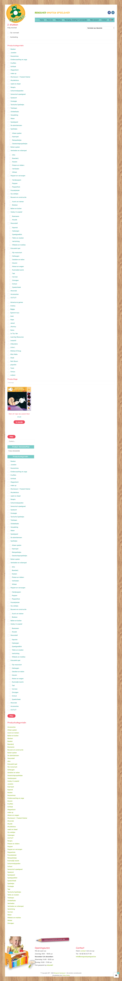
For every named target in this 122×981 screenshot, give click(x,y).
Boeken (13, 49)
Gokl (12, 316)
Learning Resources (17, 337)
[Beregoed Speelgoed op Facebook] (109, 12)
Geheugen (15, 256)
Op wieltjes (14, 194)
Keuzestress (15, 56)
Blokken (15, 205)
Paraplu (13, 87)
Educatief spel (15, 248)
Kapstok (15, 227)
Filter (11, 437)
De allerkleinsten (16, 125)
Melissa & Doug (15, 351)
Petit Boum (14, 361)
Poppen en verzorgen (18, 176)
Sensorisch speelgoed (18, 94)
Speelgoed (14, 122)
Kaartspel (15, 137)
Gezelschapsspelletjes (19, 144)
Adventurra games (16, 302)
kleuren (14, 263)
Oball (12, 358)
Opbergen (15, 231)
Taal (13, 273)
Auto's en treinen (18, 202)
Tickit (12, 368)
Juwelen (13, 53)
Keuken (14, 162)
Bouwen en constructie (18, 197)
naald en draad (15, 84)
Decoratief (14, 223)
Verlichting (16, 241)
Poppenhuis (16, 187)
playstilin (13, 365)
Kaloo (12, 330)
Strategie (14, 101)
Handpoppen (16, 180)
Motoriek (14, 291)
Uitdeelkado (15, 112)
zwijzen (12, 375)
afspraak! (50, 965)
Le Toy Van (14, 333)
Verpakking (14, 115)
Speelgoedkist (17, 234)
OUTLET (13, 298)
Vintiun (12, 372)
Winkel (14, 172)
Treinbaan (14, 108)
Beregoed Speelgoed (59, 973)
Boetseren (15, 216)
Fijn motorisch (17, 253)
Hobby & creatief (16, 212)
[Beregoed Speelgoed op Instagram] (113, 12)
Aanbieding (14, 37)
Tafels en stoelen (18, 238)
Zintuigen (15, 280)
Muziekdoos (15, 80)
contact (83, 951)
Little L (12, 347)
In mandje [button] (19, 422)
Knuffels (13, 63)
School (14, 284)
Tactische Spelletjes (17, 105)
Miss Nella (13, 354)
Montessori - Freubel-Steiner (20, 77)
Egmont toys (14, 313)
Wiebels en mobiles (19, 245)
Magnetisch (15, 70)
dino (13, 155)
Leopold (13, 340)
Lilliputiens (14, 344)
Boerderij (15, 158)
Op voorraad (14, 33)
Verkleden (15, 169)
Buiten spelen (15, 147)
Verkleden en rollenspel (19, 150)
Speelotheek (16, 287)
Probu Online (66, 975)
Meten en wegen (18, 266)
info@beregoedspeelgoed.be (86, 956)
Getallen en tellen (18, 259)
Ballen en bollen (16, 208)
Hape (12, 320)
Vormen (15, 277)
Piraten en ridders (18, 165)
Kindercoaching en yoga (19, 59)
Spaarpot (14, 98)
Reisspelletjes (16, 140)
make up (13, 73)
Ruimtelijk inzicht (18, 270)
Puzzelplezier (15, 190)
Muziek (14, 220)
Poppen (14, 183)
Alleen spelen (16, 133)
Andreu (12, 306)
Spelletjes (14, 129)
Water (13, 118)
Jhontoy (13, 327)
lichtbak (13, 66)
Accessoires (15, 294)
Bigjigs (12, 309)
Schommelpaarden (17, 91)
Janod (12, 323)
